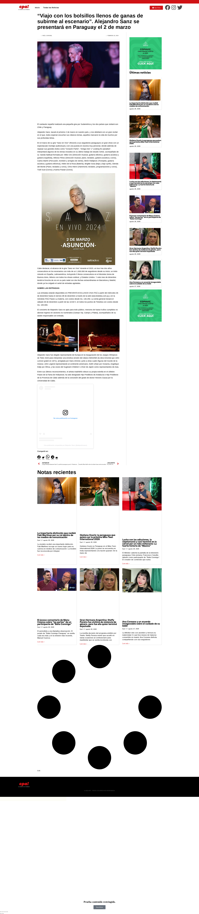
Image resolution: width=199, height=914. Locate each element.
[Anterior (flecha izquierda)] (1, 913)
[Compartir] (5, 911)
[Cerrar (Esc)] (7, 911)
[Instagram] (173, 7)
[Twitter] (179, 7)
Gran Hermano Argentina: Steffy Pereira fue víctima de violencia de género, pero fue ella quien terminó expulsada (145, 250)
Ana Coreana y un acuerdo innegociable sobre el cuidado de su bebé (145, 283)
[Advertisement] (78, 104)
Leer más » (41, 555)
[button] (39, 457)
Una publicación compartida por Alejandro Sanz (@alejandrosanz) (65, 445)
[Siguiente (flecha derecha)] (3, 913)
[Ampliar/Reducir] (1, 911)
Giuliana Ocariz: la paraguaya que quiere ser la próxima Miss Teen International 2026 (145, 142)
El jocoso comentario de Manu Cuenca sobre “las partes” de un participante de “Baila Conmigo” (145, 217)
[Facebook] (167, 7)
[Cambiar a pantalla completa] (3, 911)
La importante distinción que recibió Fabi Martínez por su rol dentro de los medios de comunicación (144, 104)
